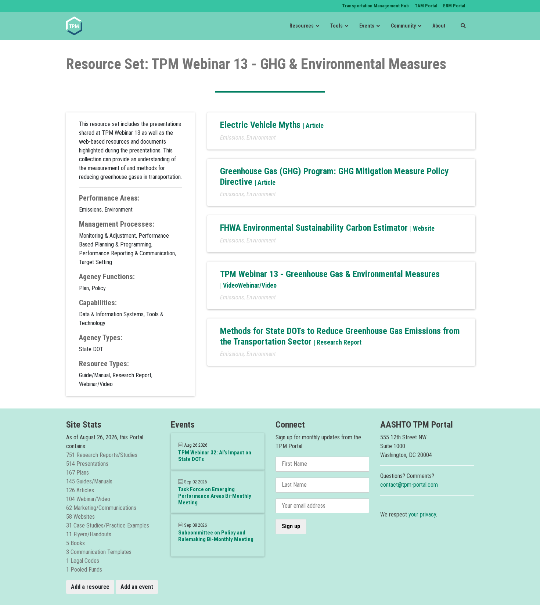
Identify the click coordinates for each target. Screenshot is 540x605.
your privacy (422, 514)
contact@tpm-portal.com (409, 484)
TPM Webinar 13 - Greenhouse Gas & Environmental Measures (330, 274)
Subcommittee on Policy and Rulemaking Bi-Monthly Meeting (215, 536)
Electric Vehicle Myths (261, 125)
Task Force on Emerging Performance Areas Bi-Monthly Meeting (214, 496)
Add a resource (90, 586)
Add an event (136, 586)
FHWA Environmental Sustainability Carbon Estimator (315, 228)
